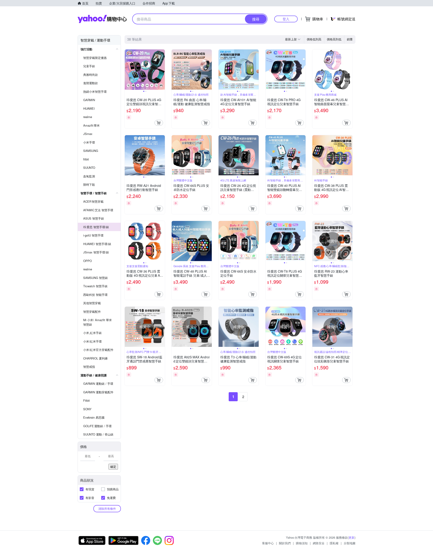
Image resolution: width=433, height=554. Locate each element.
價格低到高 (314, 39)
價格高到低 (334, 39)
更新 (352, 537)
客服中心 (268, 543)
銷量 (350, 39)
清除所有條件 (107, 508)
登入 (286, 18)
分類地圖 (349, 543)
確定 (113, 466)
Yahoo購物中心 (102, 19)
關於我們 (285, 543)
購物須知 (302, 543)
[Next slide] (162, 69)
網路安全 (319, 543)
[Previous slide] (128, 69)
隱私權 (334, 543)
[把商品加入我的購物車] (158, 123)
